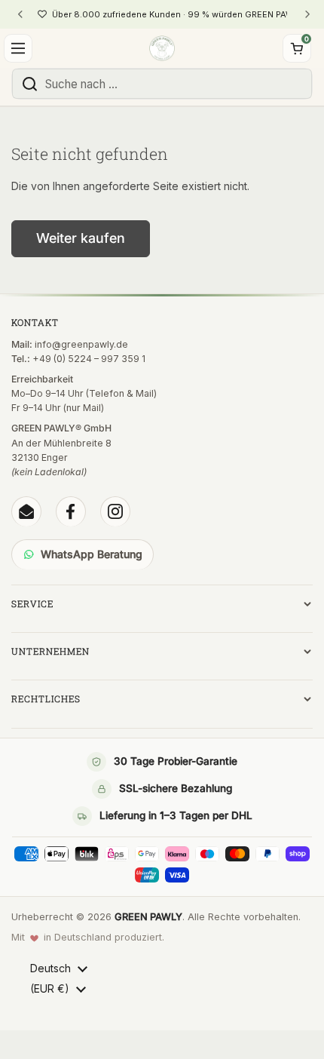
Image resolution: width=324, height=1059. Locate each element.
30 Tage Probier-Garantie (175, 761)
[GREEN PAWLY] (161, 48)
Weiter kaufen (80, 238)
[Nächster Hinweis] (307, 14)
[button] (297, 48)
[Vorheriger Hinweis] (20, 14)
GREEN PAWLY (148, 916)
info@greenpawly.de (81, 344)
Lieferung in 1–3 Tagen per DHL (175, 815)
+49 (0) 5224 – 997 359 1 (88, 358)
